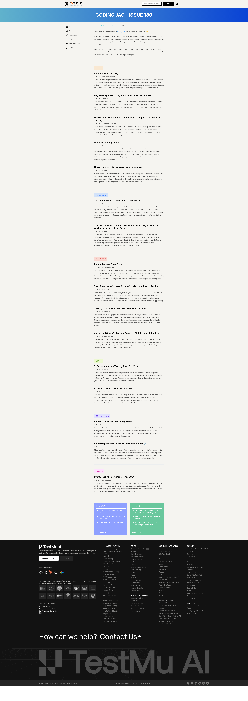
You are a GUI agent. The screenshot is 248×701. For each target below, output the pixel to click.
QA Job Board (163, 580)
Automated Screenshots (111, 598)
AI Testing (106, 582)
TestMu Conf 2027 (165, 561)
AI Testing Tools (164, 590)
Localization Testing (110, 608)
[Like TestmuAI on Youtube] (199, 683)
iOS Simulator (135, 583)
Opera (133, 572)
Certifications (164, 567)
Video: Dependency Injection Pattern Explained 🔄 (120, 443)
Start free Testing (47, 558)
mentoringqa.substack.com (109, 123)
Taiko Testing (135, 611)
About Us (190, 551)
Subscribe (168, 4)
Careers (190, 554)
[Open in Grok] (56, 572)
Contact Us (191, 598)
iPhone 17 (134, 551)
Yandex (133, 575)
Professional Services (110, 619)
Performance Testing (110, 587)
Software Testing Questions (169, 582)
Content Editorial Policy (195, 575)
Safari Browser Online (138, 567)
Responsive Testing (110, 606)
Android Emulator (137, 585)
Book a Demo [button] (66, 558)
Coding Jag (104, 26)
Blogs (161, 564)
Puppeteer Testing (137, 608)
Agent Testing (108, 559)
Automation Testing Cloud (112, 549)
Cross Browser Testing (111, 572)
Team (189, 596)
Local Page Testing (109, 595)
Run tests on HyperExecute (168, 613)
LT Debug (106, 593)
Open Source (191, 572)
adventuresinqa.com (106, 424)
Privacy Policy (192, 585)
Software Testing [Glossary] (169, 577)
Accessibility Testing (110, 603)
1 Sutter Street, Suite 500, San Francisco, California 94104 (48, 611)
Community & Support (195, 567)
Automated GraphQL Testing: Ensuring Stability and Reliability (126, 333)
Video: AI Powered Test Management (113, 421)
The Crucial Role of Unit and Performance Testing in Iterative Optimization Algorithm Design (126, 227)
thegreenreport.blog (108, 336)
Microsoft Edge (136, 570)
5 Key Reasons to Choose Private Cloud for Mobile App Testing (126, 286)
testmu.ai (105, 98)
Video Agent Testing (110, 564)
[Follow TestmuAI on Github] (203, 683)
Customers (191, 557)
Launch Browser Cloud (167, 611)
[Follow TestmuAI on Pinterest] (207, 683)
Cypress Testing (137, 603)
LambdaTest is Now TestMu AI (197, 549)
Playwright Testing (137, 606)
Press (189, 559)
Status (161, 595)
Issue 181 (137, 506)
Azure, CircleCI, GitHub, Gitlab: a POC (113, 388)
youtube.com (107, 447)
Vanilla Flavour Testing (106, 73)
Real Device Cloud (109, 574)
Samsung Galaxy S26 (138, 549)
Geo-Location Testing (110, 600)
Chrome (133, 564)
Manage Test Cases (166, 621)
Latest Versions (164, 588)
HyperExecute (108, 585)
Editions (113, 26)
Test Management (109, 577)
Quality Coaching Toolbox (107, 142)
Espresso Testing (165, 551)
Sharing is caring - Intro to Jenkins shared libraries (120, 308)
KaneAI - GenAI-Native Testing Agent (113, 552)
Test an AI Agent (164, 603)
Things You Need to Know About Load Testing (117, 200)
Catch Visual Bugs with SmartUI (170, 616)
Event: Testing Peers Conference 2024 (114, 476)
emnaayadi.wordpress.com (109, 145)
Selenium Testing (137, 598)
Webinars (162, 572)
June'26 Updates (193, 613)
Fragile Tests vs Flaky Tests (108, 264)
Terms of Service (193, 583)
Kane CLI (106, 556)
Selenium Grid (135, 601)
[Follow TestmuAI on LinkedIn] (196, 683)
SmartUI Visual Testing (110, 611)
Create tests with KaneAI (167, 605)
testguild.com (107, 289)
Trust (189, 591)
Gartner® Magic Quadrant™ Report (196, 607)
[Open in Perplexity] (45, 572)
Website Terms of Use (195, 593)
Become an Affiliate (194, 580)
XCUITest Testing (165, 554)
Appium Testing (164, 549)
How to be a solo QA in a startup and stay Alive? (118, 167)
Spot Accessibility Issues (168, 619)
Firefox (133, 562)
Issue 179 (101, 506)
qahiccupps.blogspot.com (109, 76)
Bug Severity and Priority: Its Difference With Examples (122, 95)
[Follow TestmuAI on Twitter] (192, 683)
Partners (190, 570)
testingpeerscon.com (107, 480)
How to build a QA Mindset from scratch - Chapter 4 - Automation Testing (127, 119)
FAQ (160, 574)
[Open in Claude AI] (50, 572)
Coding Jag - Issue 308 (195, 610)
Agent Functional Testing (111, 561)
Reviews (190, 564)
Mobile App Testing (109, 580)
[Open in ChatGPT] (41, 572)
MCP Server (107, 569)
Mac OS (133, 577)
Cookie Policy (192, 588)
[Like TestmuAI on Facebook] (188, 683)
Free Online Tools (165, 585)
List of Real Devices (138, 557)
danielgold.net (107, 311)
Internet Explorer (137, 559)
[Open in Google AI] (61, 572)
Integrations (107, 613)
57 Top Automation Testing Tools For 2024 (116, 366)
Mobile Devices (136, 580)
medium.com (106, 170)
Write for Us (191, 577)
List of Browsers (136, 554)
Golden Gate (135, 591)
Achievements (192, 562)
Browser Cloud (108, 590)
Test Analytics (108, 616)
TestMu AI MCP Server (167, 624)
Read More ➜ (101, 532)
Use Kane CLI (163, 608)
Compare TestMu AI (110, 621)
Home (96, 26)
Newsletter (163, 569)
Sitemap (162, 593)
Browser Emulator (137, 588)
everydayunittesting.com (109, 267)
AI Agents (106, 566)
